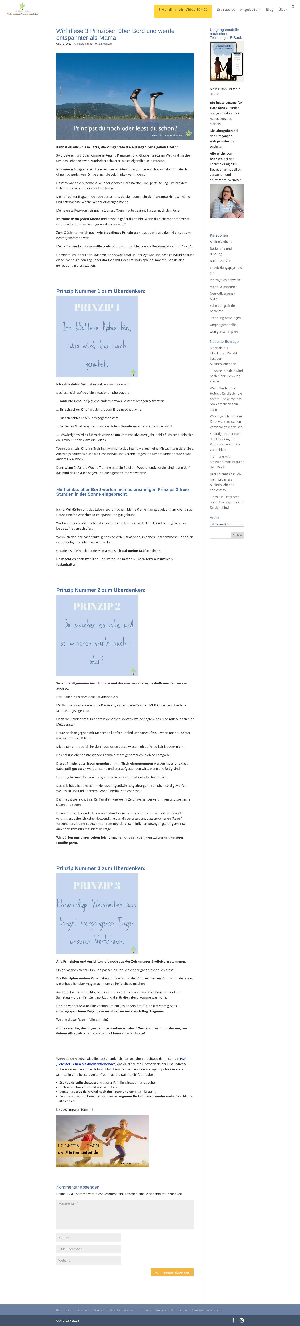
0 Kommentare (103, 43)
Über (283, 10)
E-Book (223, 89)
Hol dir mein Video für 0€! (185, 9)
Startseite (226, 10)
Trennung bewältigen (225, 318)
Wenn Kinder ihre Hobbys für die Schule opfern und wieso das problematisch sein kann (226, 398)
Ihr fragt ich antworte (225, 280)
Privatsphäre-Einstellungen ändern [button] (114, 1310)
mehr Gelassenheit (224, 287)
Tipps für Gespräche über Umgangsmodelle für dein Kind (226, 502)
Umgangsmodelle (223, 325)
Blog (270, 10)
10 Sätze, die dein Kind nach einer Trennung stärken (226, 376)
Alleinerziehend (83, 43)
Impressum (82, 1310)
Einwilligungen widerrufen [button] (206, 1310)
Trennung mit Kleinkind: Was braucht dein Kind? (227, 461)
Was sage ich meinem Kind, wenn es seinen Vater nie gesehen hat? (226, 421)
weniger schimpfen (224, 332)
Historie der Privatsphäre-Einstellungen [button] (163, 1310)
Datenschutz (63, 1310)
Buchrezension (221, 261)
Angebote (249, 10)
